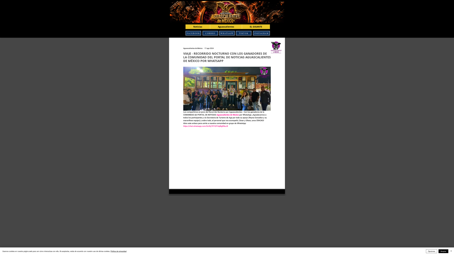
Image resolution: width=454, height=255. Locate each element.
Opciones (431, 251)
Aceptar (443, 251)
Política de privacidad (119, 251)
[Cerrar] (451, 251)
